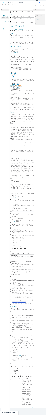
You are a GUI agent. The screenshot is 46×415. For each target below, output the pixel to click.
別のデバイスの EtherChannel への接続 (14, 53)
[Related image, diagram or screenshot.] (16, 88)
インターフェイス (3, 15)
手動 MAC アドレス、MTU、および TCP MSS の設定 (15, 46)
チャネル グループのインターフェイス (14, 52)
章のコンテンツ (13, 14)
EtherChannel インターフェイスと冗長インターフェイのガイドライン (18, 25)
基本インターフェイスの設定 (5, 16)
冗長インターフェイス (13, 32)
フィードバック (37, 19)
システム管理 (3, 28)
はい (36, 17)
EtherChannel (12, 33)
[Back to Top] (33, 407)
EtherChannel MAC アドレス (13, 55)
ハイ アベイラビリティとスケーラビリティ (5, 14)
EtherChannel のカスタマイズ (13, 112)
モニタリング (3, 29)
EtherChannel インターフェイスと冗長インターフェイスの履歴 (17, 29)
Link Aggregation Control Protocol (13, 306)
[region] (9, 413)
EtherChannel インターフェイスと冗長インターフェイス (5, 17)
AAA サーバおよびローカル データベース (5, 27)
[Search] (10, 9)
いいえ (39, 17)
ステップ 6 (20, 355)
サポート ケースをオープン (38, 22)
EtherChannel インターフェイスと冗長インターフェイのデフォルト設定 (18, 26)
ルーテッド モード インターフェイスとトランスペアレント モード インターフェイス (5, 21)
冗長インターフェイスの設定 (13, 197)
